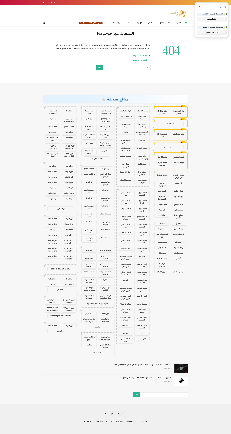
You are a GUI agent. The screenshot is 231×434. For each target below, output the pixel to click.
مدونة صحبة (178, 264)
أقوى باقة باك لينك (105, 136)
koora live (52, 127)
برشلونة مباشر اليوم (89, 338)
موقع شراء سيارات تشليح (89, 288)
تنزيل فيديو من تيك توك (69, 301)
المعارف (178, 242)
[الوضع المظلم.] (44, 2)
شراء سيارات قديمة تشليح (97, 303)
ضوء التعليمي (178, 157)
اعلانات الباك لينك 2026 (126, 149)
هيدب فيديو (162, 242)
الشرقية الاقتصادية (162, 197)
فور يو (125, 280)
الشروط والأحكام (117, 422)
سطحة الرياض (105, 250)
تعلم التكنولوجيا (163, 23)
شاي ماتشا (142, 339)
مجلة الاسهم (178, 196)
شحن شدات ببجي (142, 289)
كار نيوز (162, 210)
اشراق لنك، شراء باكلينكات (142, 125)
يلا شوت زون (69, 284)
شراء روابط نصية (142, 117)
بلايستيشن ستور (142, 310)
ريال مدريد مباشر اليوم (105, 338)
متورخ (178, 223)
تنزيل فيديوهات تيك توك (69, 309)
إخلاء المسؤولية (132, 422)
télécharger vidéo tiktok (60, 316)
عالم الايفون (178, 204)
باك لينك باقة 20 (105, 128)
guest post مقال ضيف (105, 120)
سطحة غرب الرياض (89, 265)
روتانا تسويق (178, 229)
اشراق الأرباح (162, 272)
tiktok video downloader (52, 309)
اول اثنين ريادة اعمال (178, 112)
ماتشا (125, 333)
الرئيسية (177, 23)
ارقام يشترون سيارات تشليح (105, 296)
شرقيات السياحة (162, 265)
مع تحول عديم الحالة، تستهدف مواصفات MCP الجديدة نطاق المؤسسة (145, 378)
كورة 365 (105, 313)
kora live (52, 166)
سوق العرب (89, 119)
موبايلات (138, 23)
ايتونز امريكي (126, 208)
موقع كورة (60, 209)
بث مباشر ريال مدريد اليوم (89, 320)
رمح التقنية (178, 247)
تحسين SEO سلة (162, 135)
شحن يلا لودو (142, 296)
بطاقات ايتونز (125, 304)
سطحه (89, 250)
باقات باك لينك (125, 116)
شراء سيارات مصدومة (89, 296)
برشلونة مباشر (89, 174)
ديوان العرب (89, 143)
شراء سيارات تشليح (105, 288)
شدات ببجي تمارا (125, 193)
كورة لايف (69, 171)
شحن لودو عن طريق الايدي (125, 297)
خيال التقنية (178, 191)
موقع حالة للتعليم (142, 173)
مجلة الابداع (162, 229)
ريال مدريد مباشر (105, 183)
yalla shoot (89, 169)
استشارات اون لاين (162, 235)
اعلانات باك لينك (89, 152)
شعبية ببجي (142, 304)
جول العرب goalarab (105, 320)
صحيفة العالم (125, 180)
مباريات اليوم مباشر (105, 175)
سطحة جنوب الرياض (105, 273)
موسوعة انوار (178, 272)
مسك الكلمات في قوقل (178, 176)
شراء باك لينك (142, 111)
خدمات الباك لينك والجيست (105, 112)
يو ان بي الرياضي (125, 165)
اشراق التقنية (162, 175)
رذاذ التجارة (162, 247)
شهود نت (162, 253)
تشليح (105, 280)
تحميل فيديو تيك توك (52, 301)
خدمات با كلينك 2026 (89, 136)
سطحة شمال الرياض (105, 265)
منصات (128, 23)
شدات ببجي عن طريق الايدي (125, 257)
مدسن (162, 223)
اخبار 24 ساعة (125, 172)
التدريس (142, 140)
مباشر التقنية (162, 258)
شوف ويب (162, 191)
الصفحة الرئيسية (139, 60)
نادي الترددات (178, 234)
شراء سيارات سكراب (89, 281)
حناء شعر (125, 325)
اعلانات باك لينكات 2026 (60, 269)
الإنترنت (149, 23)
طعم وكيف (178, 253)
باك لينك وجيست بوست (142, 157)
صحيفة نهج (178, 210)
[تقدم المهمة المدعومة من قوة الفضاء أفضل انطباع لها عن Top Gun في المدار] (181, 368)
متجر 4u (142, 256)
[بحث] (44, 23)
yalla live (97, 353)
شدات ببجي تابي (125, 201)
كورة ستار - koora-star (52, 112)
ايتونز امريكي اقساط (126, 273)
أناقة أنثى (162, 215)
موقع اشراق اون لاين (162, 163)
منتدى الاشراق (142, 148)
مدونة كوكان (162, 204)
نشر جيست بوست (88, 112)
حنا (142, 333)
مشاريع (105, 151)
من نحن (144, 422)
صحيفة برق (162, 157)
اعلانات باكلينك (97, 159)
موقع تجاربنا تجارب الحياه (105, 144)
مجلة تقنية (142, 164)
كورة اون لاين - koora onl (69, 147)
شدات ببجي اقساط (142, 193)
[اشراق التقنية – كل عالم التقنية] (178, 13)
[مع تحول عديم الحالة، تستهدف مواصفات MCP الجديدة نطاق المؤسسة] (181, 381)
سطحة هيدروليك (89, 257)
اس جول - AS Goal (52, 154)
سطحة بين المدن (105, 257)
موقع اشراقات (178, 162)
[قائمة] (186, 23)
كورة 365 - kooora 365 (69, 154)
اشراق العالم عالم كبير (126, 141)
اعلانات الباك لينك (126, 125)
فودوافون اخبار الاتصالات (142, 133)
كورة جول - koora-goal (69, 120)
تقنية (125, 132)
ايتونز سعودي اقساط (142, 217)
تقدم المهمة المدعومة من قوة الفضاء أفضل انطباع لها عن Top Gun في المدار (142, 365)
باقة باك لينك (178, 134)
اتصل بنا (87, 422)
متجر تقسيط (126, 232)
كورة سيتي (89, 313)
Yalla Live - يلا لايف (52, 139)
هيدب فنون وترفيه (142, 181)
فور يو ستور (125, 248)
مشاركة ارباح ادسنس (162, 112)
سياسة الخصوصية (101, 422)
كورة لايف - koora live (68, 241)
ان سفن (178, 183)
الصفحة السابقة (140, 55)
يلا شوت (105, 169)
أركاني (178, 258)
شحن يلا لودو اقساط (125, 217)
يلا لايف (97, 327)
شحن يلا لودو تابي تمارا (125, 265)
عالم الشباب (170, 124)
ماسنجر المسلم (170, 147)
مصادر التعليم (125, 156)
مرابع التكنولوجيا (162, 184)
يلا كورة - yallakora (52, 147)
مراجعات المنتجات (114, 23)
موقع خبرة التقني (178, 216)
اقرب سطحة (89, 272)
